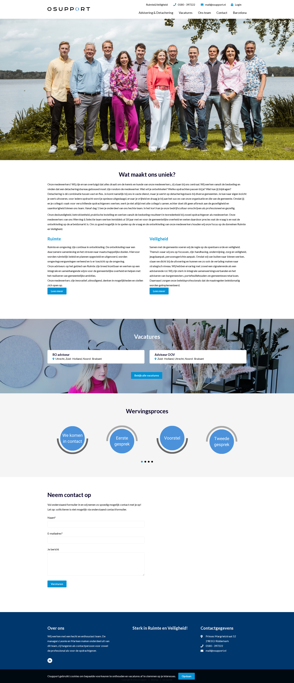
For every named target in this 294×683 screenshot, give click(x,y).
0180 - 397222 (186, 4)
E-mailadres (55, 533)
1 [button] (142, 461)
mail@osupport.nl (215, 4)
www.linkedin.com (49, 660)
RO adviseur (61, 355)
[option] (147, 89)
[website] (68, 9)
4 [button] (152, 461)
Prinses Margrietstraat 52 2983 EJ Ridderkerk (221, 639)
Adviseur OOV (165, 355)
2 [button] (145, 461)
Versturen (57, 583)
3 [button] (148, 461)
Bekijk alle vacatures (146, 375)
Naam (51, 517)
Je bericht (53, 549)
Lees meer (57, 291)
